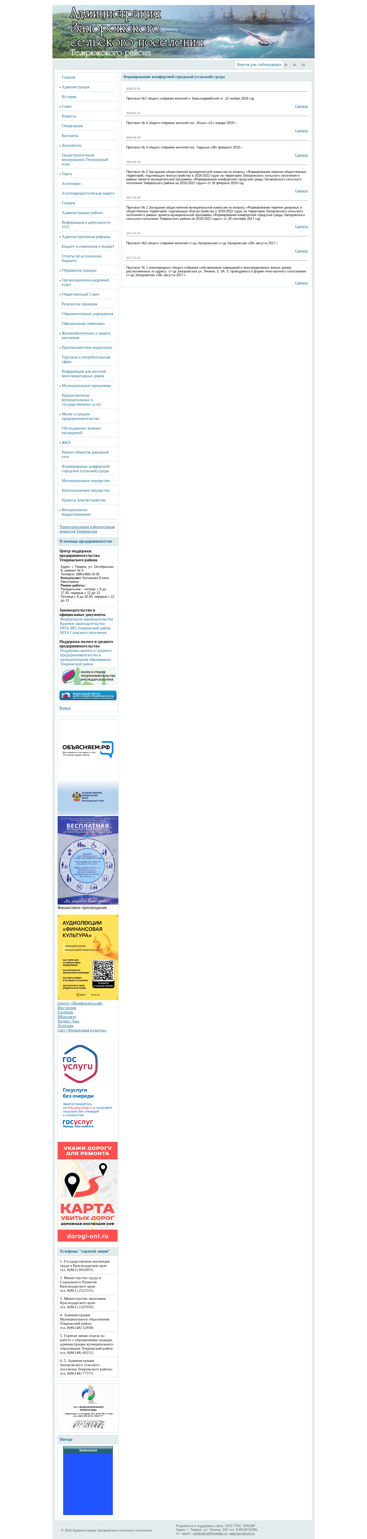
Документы (71, 145)
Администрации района (82, 213)
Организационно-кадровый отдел (85, 282)
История (69, 97)
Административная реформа (86, 237)
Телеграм (65, 1026)
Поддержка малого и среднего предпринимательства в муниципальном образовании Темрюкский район (86, 657)
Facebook (65, 1012)
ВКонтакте (67, 1017)
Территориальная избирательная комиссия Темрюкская (87, 529)
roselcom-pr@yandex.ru (210, 1533)
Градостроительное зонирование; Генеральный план (85, 159)
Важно (65, 708)
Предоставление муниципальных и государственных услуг (82, 399)
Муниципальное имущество (86, 480)
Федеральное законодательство (86, 619)
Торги (67, 174)
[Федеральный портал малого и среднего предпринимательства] (88, 699)
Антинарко (71, 183)
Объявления (72, 126)
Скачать (301, 106)
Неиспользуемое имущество (86, 490)
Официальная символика (83, 323)
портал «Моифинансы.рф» (80, 1003)
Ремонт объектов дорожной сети (85, 454)
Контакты (70, 135)
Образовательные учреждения (87, 314)
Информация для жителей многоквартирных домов (84, 373)
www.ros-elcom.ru (242, 1533)
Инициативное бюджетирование (76, 512)
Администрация (75, 87)
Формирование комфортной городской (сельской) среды (86, 468)
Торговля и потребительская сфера (86, 359)
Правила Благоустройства (84, 500)
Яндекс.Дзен (68, 1021)
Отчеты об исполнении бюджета (82, 258)
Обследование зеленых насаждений (81, 430)
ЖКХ (66, 442)
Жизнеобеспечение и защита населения (86, 335)
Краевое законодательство (82, 623)
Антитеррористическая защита (88, 193)
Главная (68, 77)
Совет (67, 106)
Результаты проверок (79, 304)
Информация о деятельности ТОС (86, 224)
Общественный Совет (80, 294)
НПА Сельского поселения (83, 632)
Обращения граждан (79, 270)
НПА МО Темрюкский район (85, 628)
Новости (69, 116)
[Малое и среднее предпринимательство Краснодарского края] (88, 684)
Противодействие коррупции (87, 347)
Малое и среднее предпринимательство (81, 416)
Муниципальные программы (86, 385)
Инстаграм (67, 1008)
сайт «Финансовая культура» (82, 1030)
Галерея (68, 203)
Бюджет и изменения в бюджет (88, 246)
